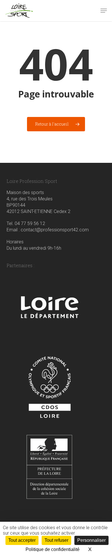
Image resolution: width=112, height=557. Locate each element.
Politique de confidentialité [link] (53, 549)
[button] (104, 10)
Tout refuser (56, 540)
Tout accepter (22, 540)
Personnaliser (91, 540)
